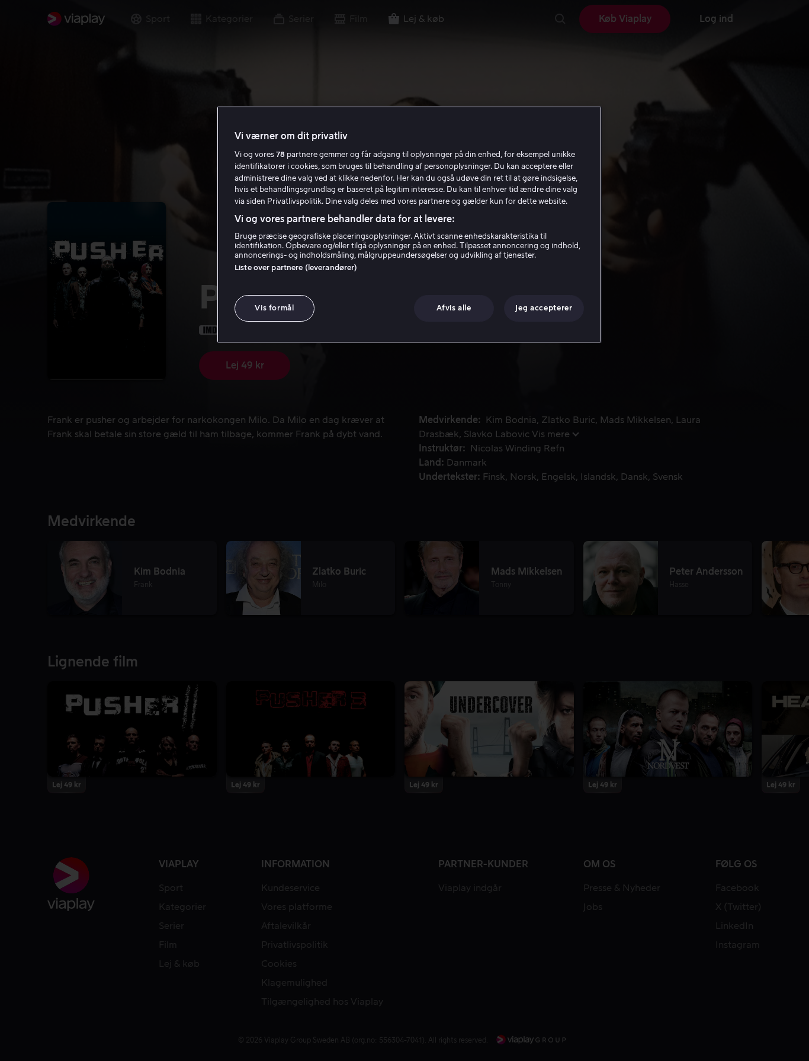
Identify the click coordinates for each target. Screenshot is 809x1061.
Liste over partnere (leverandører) (296, 267)
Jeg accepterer (543, 308)
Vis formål (274, 308)
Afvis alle (453, 308)
